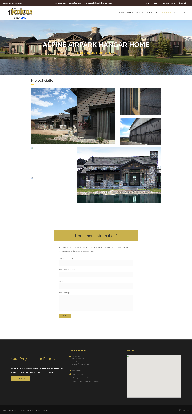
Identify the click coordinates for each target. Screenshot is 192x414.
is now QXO (18, 3)
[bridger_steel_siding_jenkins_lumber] (140, 119)
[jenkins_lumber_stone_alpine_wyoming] (119, 148)
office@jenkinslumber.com (103, 3)
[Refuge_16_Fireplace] (51, 148)
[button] (154, 375)
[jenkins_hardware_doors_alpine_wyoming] (51, 178)
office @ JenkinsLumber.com (82, 378)
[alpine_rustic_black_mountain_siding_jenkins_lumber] (73, 89)
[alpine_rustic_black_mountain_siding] (140, 89)
